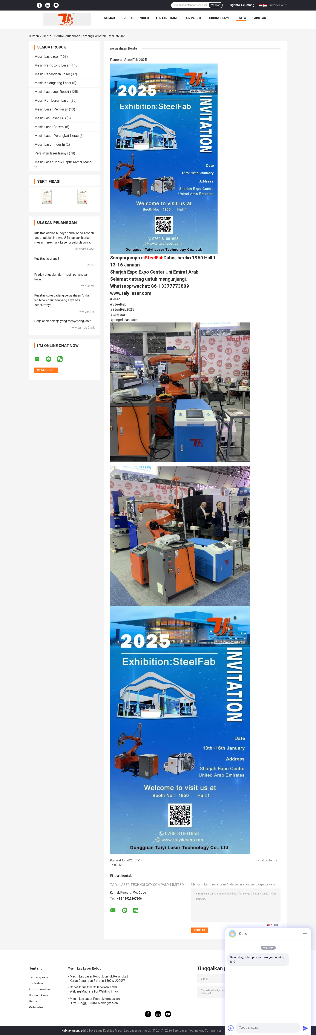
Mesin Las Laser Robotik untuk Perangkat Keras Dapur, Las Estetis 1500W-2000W (99, 978)
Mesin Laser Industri (49, 144)
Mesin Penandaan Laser (52, 74)
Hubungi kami (218, 18)
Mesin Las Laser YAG (50, 118)
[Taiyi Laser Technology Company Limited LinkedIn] (48, 5)
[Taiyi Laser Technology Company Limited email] (39, 359)
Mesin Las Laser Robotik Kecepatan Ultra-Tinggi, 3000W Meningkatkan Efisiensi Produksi (95, 1001)
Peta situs (36, 1007)
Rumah (109, 18)
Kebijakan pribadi (73, 1030)
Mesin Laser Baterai (49, 127)
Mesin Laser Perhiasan (51, 109)
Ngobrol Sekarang (242, 5)
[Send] (305, 1028)
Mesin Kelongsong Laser (52, 83)
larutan (259, 18)
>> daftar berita (266, 860)
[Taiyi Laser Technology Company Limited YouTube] (56, 5)
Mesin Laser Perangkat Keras (56, 136)
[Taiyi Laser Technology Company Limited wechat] (62, 359)
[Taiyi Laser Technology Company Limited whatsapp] (51, 359)
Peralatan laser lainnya (51, 153)
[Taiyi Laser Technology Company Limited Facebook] (39, 5)
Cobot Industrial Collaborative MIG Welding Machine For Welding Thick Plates (94, 989)
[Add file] (231, 1028)
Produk (127, 18)
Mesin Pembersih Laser (52, 100)
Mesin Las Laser (46, 56)
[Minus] (305, 933)
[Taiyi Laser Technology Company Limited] (67, 19)
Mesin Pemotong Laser (52, 65)
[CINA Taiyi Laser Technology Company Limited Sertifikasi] (46, 196)
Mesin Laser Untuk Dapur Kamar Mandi (63, 162)
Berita (241, 18)
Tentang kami (166, 18)
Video (144, 18)
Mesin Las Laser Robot (51, 92)
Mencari (215, 5)
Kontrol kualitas (40, 989)
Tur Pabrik (192, 18)
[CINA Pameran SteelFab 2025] (164, 158)
